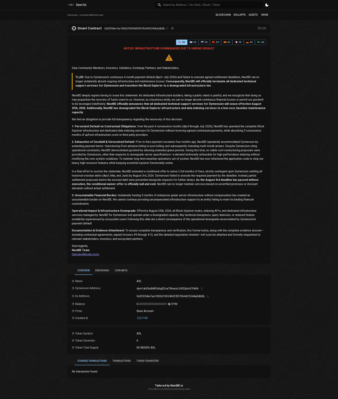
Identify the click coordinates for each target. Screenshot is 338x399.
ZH (215, 42)
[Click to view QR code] (172, 28)
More (264, 14)
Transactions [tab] (121, 360)
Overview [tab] (83, 270)
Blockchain (223, 14)
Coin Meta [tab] (121, 270)
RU (204, 42)
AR (260, 42)
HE (193, 42)
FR (238, 42)
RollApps (240, 14)
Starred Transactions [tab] (92, 360)
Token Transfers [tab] (147, 360)
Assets (253, 14)
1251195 (142, 318)
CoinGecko (165, 389)
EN (181, 42)
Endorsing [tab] (102, 270)
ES (227, 42)
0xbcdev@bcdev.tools (85, 254)
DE (249, 42)
